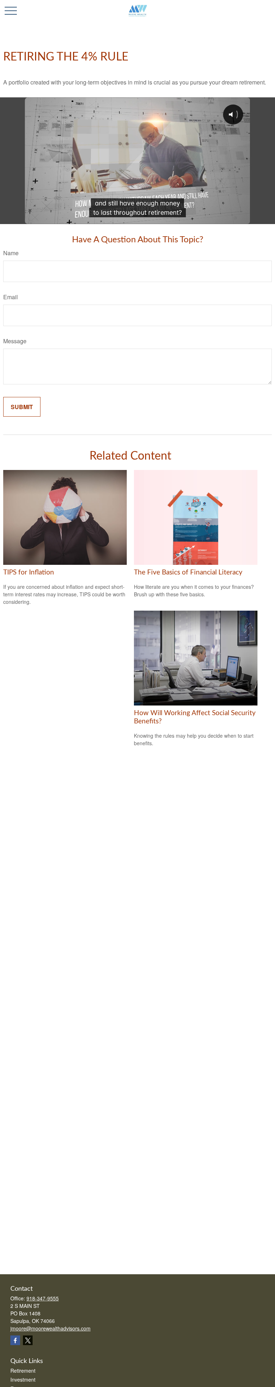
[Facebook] (15, 1340)
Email (10, 297)
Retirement (22, 1370)
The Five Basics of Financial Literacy (188, 572)
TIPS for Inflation (28, 572)
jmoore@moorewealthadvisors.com (50, 1328)
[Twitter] (28, 1340)
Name (11, 253)
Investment (22, 1379)
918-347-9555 (42, 1298)
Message (14, 341)
